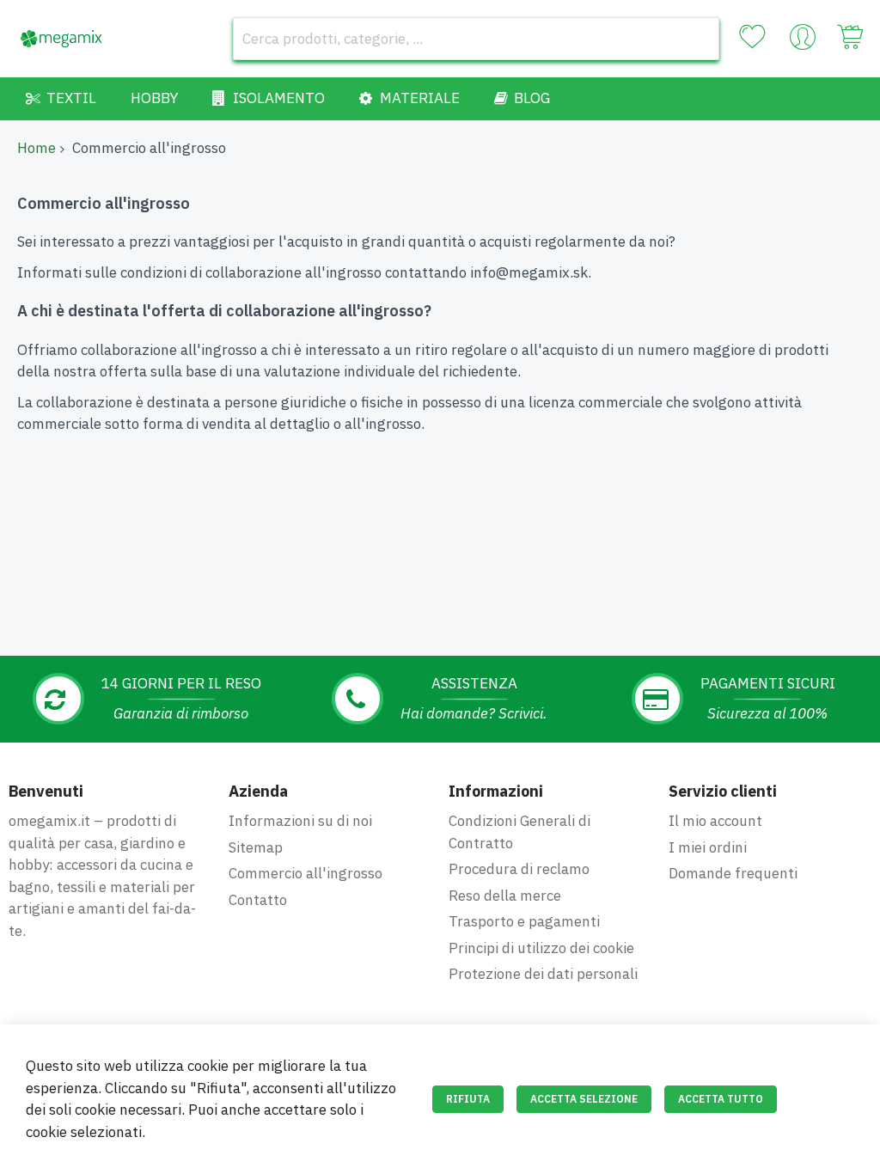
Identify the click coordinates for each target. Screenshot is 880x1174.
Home (36, 147)
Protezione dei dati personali (543, 973)
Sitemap (256, 847)
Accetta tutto (720, 1098)
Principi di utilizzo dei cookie (541, 948)
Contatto (258, 899)
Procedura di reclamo (519, 868)
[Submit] (697, 38)
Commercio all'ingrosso (305, 873)
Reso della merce (505, 895)
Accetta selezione (584, 1098)
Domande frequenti (733, 873)
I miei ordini (708, 847)
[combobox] (476, 38)
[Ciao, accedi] (803, 41)
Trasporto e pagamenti (524, 921)
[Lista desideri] (752, 37)
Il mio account (715, 820)
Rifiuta (468, 1098)
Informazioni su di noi (300, 820)
